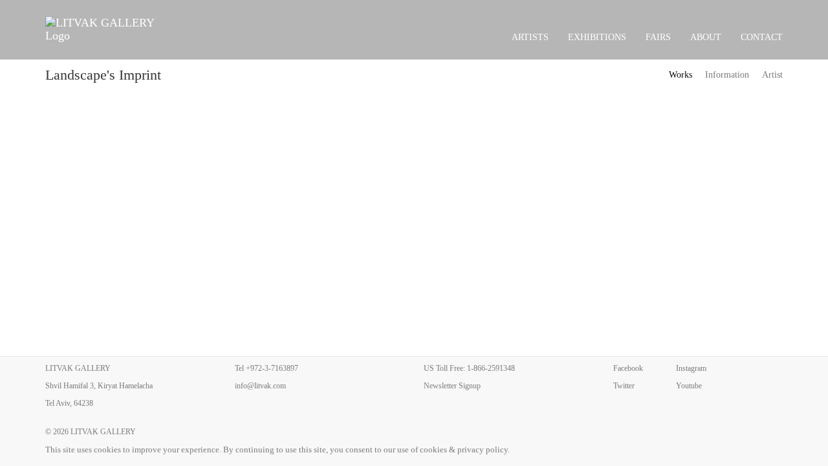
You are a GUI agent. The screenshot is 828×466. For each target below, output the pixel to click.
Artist (772, 75)
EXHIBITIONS (597, 37)
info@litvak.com (260, 385)
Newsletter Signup (452, 385)
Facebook (628, 368)
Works (680, 75)
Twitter (624, 385)
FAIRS (658, 37)
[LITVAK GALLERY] (107, 29)
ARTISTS (530, 37)
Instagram (691, 368)
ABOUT (705, 37)
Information (727, 75)
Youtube (689, 385)
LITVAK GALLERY (103, 431)
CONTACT (762, 37)
